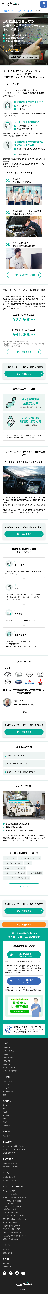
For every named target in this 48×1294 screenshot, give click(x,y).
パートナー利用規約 (10, 1194)
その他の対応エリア (10, 1125)
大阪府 (5, 1122)
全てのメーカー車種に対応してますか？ (19, 771)
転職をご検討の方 (9, 1153)
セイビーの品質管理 (10, 1071)
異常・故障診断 (8, 1091)
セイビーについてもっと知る (24, 275)
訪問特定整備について (10, 1239)
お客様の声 (6, 1054)
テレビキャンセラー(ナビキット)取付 (16, 878)
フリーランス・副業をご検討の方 (14, 1146)
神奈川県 (6, 1115)
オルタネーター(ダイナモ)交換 (14, 868)
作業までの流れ (8, 1057)
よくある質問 (7, 1249)
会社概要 (6, 1263)
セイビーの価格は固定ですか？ (16, 763)
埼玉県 (5, 1112)
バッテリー (6, 1088)
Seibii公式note (8, 1180)
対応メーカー (7, 1064)
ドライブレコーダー (10, 1085)
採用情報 (6, 1266)
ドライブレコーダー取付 (12, 863)
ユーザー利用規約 (9, 1191)
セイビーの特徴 (8, 1051)
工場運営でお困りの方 (10, 1166)
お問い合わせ (7, 1253)
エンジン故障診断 (35, 873)
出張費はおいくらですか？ (15, 755)
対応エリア (6, 1061)
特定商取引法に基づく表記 (12, 1226)
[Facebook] (17, 1274)
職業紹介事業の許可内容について (14, 1236)
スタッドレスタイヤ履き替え (29, 858)
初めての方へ (7, 1047)
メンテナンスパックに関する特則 (14, 1197)
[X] (11, 1274)
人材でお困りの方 (9, 1163)
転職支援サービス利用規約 (12, 1232)
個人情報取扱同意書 (10, 1222)
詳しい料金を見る (24, 352)
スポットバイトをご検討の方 (13, 1149)
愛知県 (5, 1118)
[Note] (4, 1274)
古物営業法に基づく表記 (11, 1229)
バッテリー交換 (10, 858)
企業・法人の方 (8, 1136)
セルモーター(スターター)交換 (14, 873)
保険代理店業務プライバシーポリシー (16, 1219)
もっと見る (24, 886)
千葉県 (5, 1108)
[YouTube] (23, 1274)
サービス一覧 (7, 1081)
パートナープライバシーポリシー (14, 1216)
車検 (27, 863)
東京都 (5, 1105)
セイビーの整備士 (9, 1067)
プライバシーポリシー (10, 1212)
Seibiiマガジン (8, 1177)
